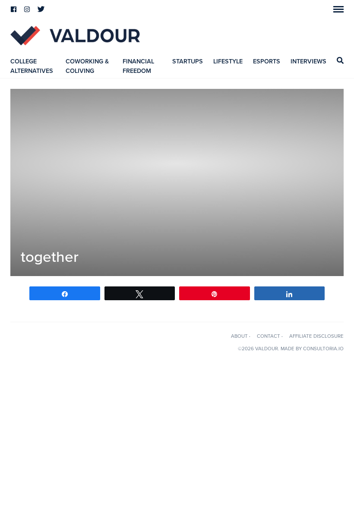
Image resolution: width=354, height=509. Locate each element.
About (239, 336)
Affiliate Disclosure (316, 336)
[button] (338, 9)
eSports (266, 61)
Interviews (308, 61)
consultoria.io (323, 349)
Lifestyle (228, 61)
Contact (268, 336)
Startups (187, 61)
